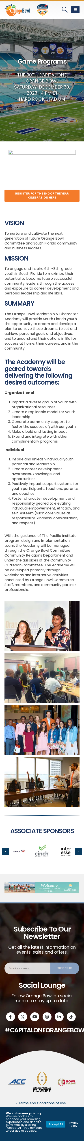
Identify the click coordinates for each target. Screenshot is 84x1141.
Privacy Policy (73, 1124)
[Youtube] (34, 1016)
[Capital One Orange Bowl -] (26, 10)
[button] (64, 9)
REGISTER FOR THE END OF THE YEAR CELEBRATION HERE (42, 195)
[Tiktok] (71, 1016)
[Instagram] (47, 1016)
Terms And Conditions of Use (42, 1103)
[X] (22, 1016)
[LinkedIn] (59, 1016)
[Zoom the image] (42, 844)
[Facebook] (10, 1016)
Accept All (55, 1124)
